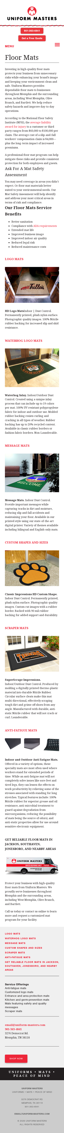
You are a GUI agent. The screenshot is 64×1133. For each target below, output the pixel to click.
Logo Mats (14, 259)
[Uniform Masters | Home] (32, 22)
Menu (9, 46)
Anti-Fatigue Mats (21, 730)
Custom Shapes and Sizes (26, 542)
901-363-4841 (32, 30)
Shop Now (16, 1058)
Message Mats (17, 446)
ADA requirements (45, 226)
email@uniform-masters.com (25, 1025)
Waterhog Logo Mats (23, 341)
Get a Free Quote (32, 38)
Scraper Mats (16, 628)
